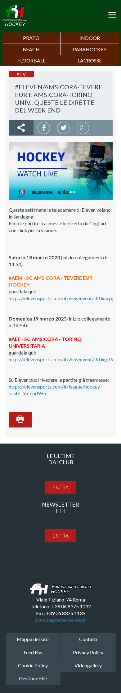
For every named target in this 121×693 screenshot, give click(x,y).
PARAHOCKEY (89, 49)
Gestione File (33, 678)
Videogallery (88, 665)
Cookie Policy (33, 665)
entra (60, 487)
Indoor (89, 38)
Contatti (88, 639)
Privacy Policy (88, 652)
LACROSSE (90, 60)
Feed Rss (33, 652)
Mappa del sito (33, 639)
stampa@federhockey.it (60, 620)
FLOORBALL (31, 60)
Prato (31, 38)
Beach (31, 49)
